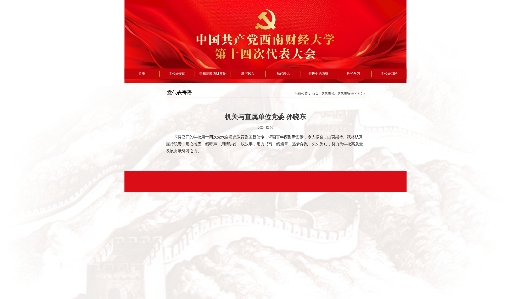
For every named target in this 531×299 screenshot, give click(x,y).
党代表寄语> (346, 93)
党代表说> (328, 93)
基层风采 (248, 73)
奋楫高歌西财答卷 (212, 73)
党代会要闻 (177, 73)
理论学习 (353, 73)
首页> (316, 93)
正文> (361, 93)
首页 (142, 73)
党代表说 (283, 73)
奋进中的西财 (318, 73)
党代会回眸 (389, 73)
